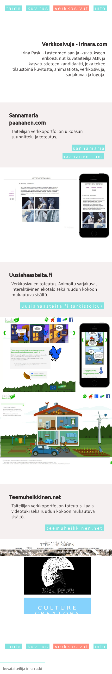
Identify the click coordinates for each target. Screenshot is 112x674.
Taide (14, 8)
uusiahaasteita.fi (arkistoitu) (62, 306)
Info (100, 8)
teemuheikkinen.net (75, 528)
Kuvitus (38, 8)
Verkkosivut (72, 8)
